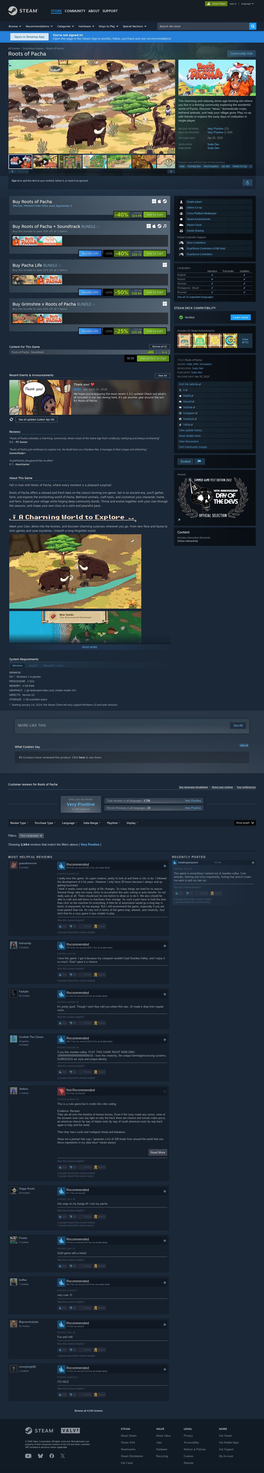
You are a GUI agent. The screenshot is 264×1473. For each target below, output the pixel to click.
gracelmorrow (28, 863)
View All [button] (162, 375)
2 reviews (24, 867)
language (246, 3)
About (94, 11)
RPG (195, 364)
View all (244, 745)
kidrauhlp (25, 943)
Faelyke (24, 991)
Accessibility (191, 1442)
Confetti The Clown (31, 1037)
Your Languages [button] (29, 835)
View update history (190, 430)
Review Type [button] (18, 823)
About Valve (163, 1435)
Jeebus (23, 1088)
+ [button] (250, 166)
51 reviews (24, 1326)
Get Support (226, 1449)
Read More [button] (158, 1152)
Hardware (161, 1449)
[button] (15, 26)
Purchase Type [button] (44, 823)
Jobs (159, 1442)
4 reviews (24, 1044)
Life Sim (226, 166)
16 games (24, 1041)
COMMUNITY (75, 11)
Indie (182, 166)
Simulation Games (33, 48)
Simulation (206, 364)
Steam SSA (128, 1442)
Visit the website (189, 384)
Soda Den (213, 144)
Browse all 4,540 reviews (89, 1410)
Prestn (23, 1238)
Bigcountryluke (28, 1321)
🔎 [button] (178, 520)
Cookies (188, 1456)
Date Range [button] (91, 823)
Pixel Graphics (211, 166)
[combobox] (203, 26)
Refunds (189, 1463)
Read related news (190, 435)
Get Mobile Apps (229, 1442)
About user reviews (222, 787)
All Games (14, 48)
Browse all (159, 346)
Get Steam (225, 1435)
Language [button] (68, 823)
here (82, 757)
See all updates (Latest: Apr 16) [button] (36, 419)
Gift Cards (127, 1463)
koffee (23, 1279)
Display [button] (131, 823)
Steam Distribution (132, 1456)
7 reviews (24, 1093)
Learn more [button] (240, 317)
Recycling (162, 1456)
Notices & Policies (195, 1449)
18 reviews (24, 1193)
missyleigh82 (27, 1366)
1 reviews (24, 1371)
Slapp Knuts (27, 1188)
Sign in (15, 180)
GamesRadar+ (17, 453)
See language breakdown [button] (193, 787)
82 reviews (24, 996)
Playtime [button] (112, 823)
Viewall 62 (245, 341)
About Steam (129, 1435)
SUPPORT (110, 11)
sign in (233, 3)
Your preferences (246, 787)
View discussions (189, 441)
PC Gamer (21, 442)
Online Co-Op (240, 166)
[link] (128, 214)
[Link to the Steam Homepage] (23, 14)
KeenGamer (22, 464)
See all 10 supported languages (195, 297)
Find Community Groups (193, 447)
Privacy (188, 1435)
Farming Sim (194, 166)
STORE (56, 11)
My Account (226, 1456)
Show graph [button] (243, 822)
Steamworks (128, 1449)
